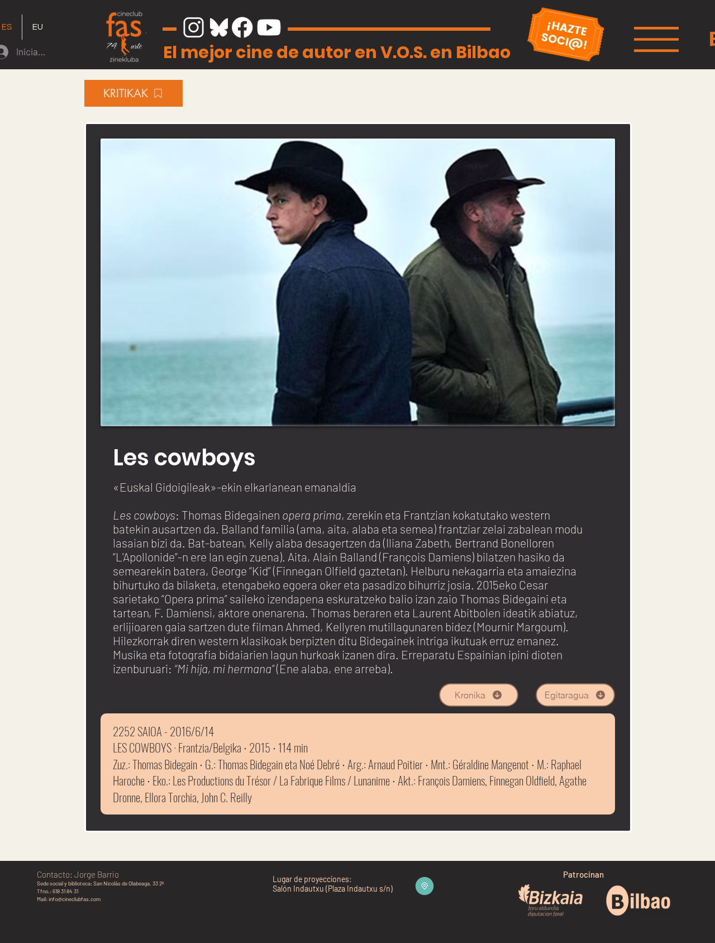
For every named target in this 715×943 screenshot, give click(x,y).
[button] (656, 39)
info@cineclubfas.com (75, 899)
